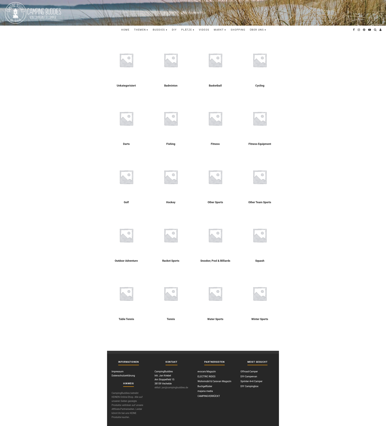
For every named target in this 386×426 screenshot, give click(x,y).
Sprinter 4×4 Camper (251, 381)
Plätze (186, 29)
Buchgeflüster (205, 386)
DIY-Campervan (248, 376)
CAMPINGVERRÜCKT (209, 396)
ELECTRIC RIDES (206, 376)
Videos (204, 29)
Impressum (117, 371)
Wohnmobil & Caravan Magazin (214, 381)
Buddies (159, 29)
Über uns (257, 29)
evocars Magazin (207, 371)
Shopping (238, 29)
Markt (219, 29)
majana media (205, 391)
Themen (140, 29)
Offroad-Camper (249, 371)
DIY (174, 29)
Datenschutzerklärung (123, 375)
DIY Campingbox (249, 386)
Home (125, 29)
